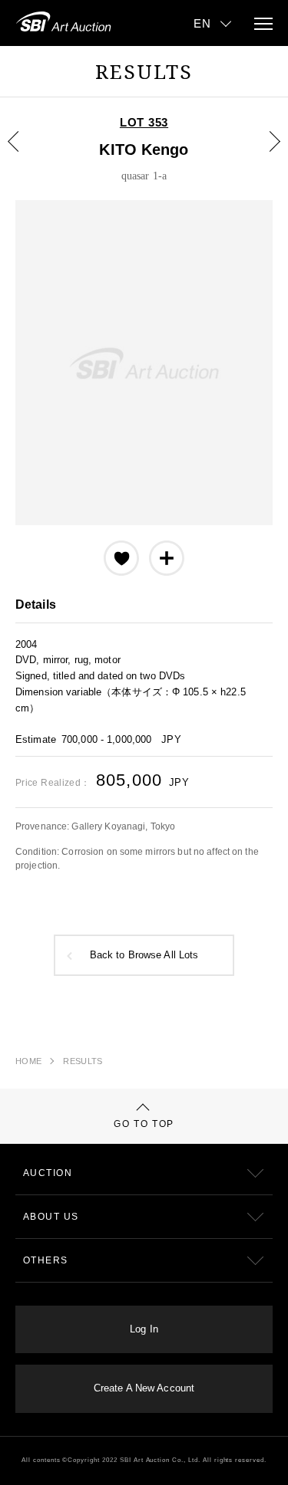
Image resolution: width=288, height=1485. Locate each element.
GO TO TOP (144, 1124)
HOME (28, 1061)
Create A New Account (144, 1388)
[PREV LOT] (22, 152)
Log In (144, 1329)
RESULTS (82, 1061)
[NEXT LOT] (265, 152)
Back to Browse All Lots (144, 955)
